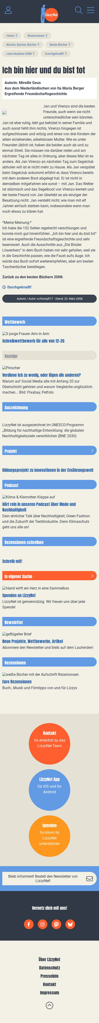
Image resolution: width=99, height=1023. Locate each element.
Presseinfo (49, 976)
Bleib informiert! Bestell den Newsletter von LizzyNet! (43, 878)
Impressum (49, 993)
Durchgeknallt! (54, 53)
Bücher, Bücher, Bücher (21, 44)
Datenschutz (49, 968)
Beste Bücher (58, 44)
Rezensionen (36, 35)
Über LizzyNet (49, 959)
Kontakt (49, 984)
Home (10, 35)
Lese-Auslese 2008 (19, 53)
